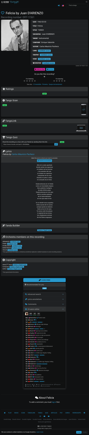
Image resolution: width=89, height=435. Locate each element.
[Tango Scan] (35, 324)
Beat (31, 359)
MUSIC (16, 413)
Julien (32, 352)
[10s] (44, 77)
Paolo (31, 326)
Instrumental (41, 38)
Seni (31, 374)
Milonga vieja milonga (42, 324)
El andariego (37, 366)
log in (54, 402)
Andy (31, 335)
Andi (31, 348)
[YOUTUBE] (44, 416)
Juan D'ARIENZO (43, 34)
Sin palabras (37, 374)
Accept (79, 432)
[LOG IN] (59, 5)
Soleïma (32, 368)
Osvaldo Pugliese (26, 419)
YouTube (50, 69)
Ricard (31, 328)
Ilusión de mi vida (41, 333)
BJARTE (32, 337)
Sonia (31, 320)
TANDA (40, 413)
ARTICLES (54, 413)
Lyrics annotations (35, 299)
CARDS (67, 413)
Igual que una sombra (41, 331)
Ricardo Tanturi (16, 419)
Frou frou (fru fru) (41, 368)
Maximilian (33, 317)
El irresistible (37, 84)
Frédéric (32, 346)
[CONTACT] (49, 416)
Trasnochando (39, 379)
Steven (32, 324)
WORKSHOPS (76, 413)
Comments (32, 304)
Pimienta (45, 84)
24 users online (33, 309)
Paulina (32, 333)
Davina (32, 350)
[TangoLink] (38, 317)
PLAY (10, 413)
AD (35, 313)
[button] (63, 5)
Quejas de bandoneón (55, 84)
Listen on (40, 69)
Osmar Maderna (47, 419)
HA (39, 313)
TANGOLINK (31, 413)
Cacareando (39, 344)
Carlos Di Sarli (81, 419)
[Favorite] (3, 13)
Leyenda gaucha (39, 348)
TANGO (38, 30)
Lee (31, 366)
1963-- (39, 22)
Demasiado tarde (38, 377)
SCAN (23, 413)
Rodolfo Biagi (7, 419)
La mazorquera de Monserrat (45, 346)
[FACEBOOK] (84, 413)
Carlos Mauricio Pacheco (46, 46)
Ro (30, 322)
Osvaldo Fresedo (37, 419)
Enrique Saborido (43, 42)
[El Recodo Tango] (5, 413)
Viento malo (42, 317)
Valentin (32, 342)
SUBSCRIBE (45, 280)
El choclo (37, 359)
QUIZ (46, 413)
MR (31, 313)
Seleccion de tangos (43, 370)
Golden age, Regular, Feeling (43, 352)
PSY (61, 413)
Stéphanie (33, 357)
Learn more (39, 432)
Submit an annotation (45, 160)
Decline (85, 432)
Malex (31, 379)
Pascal (32, 339)
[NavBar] (87, 1)
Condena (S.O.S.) (41, 342)
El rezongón (39, 337)
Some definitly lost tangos (60, 419)
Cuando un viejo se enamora (42, 335)
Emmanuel (33, 370)
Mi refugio (38, 326)
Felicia (38, 26)
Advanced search (34, 294)
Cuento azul (39, 350)
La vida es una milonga (42, 339)
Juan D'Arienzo (72, 419)
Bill (31, 377)
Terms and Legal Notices (44, 422)
